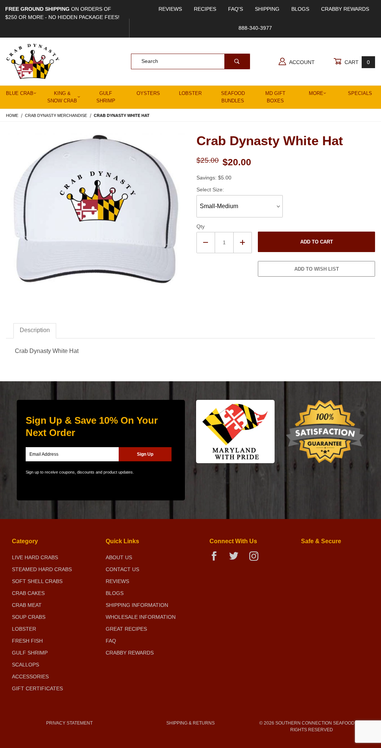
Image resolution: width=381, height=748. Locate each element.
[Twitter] (236, 559)
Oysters (148, 93)
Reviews (170, 9)
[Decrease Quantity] (205, 242)
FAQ (111, 641)
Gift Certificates (37, 688)
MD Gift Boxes (275, 97)
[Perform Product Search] (237, 61)
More (316, 93)
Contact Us (122, 569)
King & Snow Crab (62, 97)
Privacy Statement (69, 723)
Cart (356, 62)
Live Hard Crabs (35, 557)
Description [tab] (35, 330)
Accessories (30, 676)
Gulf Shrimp (105, 97)
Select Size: (210, 189)
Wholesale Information (141, 617)
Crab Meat (27, 605)
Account (301, 62)
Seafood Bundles (233, 97)
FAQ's (235, 9)
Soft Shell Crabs (37, 581)
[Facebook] (217, 559)
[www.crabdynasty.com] (33, 61)
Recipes (205, 9)
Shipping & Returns (190, 723)
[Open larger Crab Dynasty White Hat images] (95, 215)
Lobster (190, 93)
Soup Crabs (28, 617)
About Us (119, 557)
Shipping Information (137, 605)
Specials (360, 93)
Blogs (300, 9)
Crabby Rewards (345, 9)
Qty (200, 226)
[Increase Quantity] (243, 242)
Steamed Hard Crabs (42, 569)
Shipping (267, 9)
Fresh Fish (27, 641)
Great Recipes (126, 629)
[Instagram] (257, 559)
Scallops (25, 665)
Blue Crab (19, 93)
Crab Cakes (28, 593)
